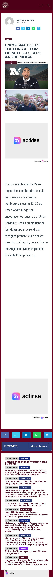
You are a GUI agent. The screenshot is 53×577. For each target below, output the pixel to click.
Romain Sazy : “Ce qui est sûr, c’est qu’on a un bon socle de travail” (25, 504)
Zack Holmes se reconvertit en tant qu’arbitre (26, 462)
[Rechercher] (48, 5)
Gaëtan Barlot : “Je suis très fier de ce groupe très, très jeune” (25, 482)
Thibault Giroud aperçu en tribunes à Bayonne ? (26, 552)
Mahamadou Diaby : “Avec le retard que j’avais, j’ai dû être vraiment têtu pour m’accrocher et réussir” (26, 472)
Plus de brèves (39, 446)
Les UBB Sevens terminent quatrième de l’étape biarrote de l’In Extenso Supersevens (26, 514)
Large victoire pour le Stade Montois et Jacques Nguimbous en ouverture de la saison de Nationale (26, 562)
